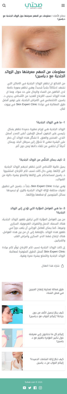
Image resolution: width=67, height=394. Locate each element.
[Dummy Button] (17, 5)
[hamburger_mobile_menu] (62, 5)
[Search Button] (3, 5)
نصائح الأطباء (59, 16)
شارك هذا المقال (50, 265)
